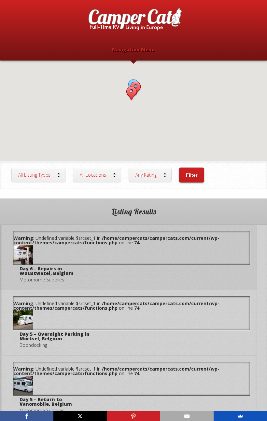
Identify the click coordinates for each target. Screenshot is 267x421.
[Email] (187, 416)
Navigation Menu (133, 50)
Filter (191, 175)
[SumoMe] (240, 416)
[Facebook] (26, 416)
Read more (128, 257)
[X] (80, 416)
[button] (131, 94)
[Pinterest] (133, 416)
